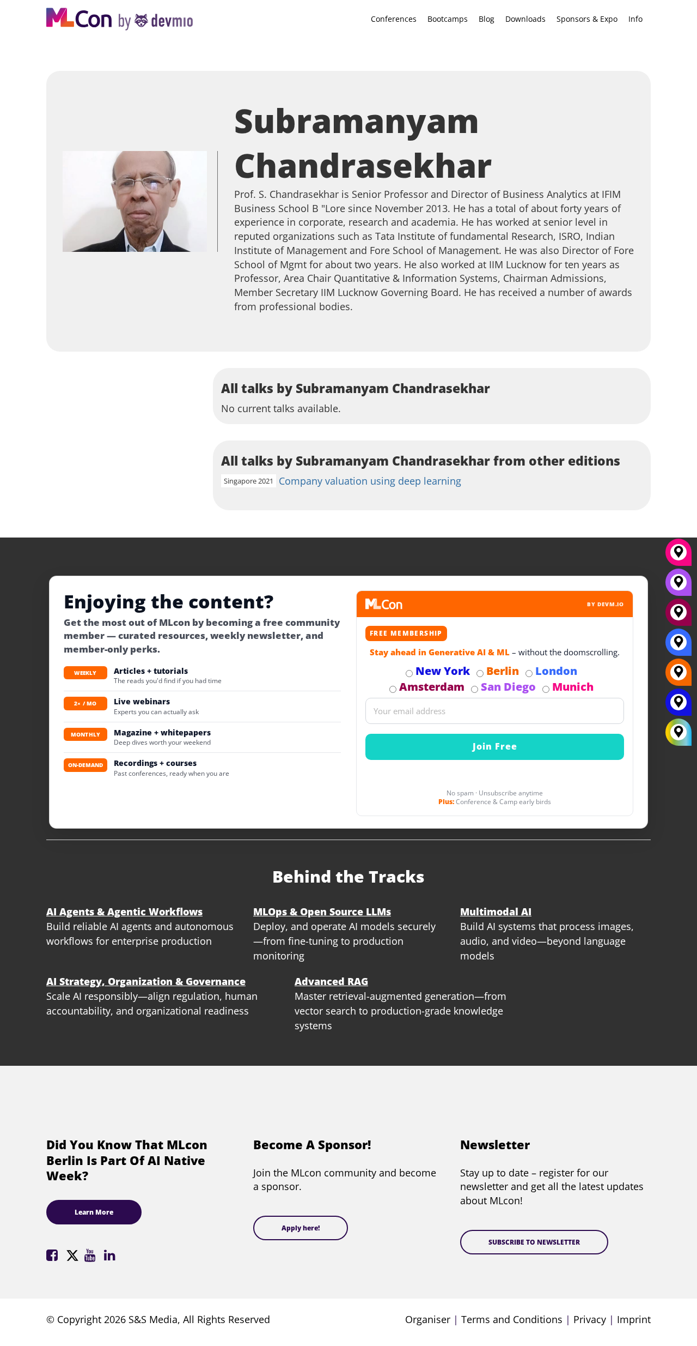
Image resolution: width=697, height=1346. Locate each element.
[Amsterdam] (678, 616)
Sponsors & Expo (587, 19)
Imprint (634, 1319)
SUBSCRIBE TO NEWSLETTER (534, 1242)
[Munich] (678, 556)
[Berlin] (678, 676)
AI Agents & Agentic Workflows (124, 911)
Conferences (394, 19)
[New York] (678, 706)
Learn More (94, 1212)
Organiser (427, 1319)
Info (635, 19)
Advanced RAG (331, 981)
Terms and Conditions (512, 1319)
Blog (486, 19)
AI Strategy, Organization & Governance (146, 981)
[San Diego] (678, 586)
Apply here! (301, 1228)
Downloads (525, 19)
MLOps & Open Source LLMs (322, 911)
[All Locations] (678, 732)
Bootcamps (447, 19)
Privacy (589, 1319)
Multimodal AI (495, 911)
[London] (678, 646)
